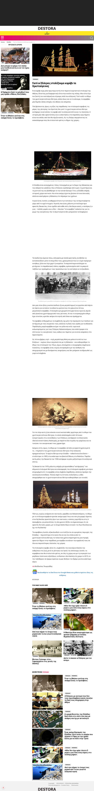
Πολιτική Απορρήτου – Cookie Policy (58, 785)
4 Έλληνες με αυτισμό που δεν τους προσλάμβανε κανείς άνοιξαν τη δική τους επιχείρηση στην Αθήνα (79, 699)
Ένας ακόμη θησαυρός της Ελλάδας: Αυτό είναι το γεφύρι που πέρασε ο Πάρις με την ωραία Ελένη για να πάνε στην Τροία (79, 735)
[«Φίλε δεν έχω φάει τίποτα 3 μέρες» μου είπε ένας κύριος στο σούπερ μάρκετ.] (78, 596)
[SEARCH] (91, 38)
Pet (3, 63)
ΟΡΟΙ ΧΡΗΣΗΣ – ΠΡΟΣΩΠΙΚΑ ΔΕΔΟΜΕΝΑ (67, 783)
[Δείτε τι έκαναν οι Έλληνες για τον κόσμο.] (78, 648)
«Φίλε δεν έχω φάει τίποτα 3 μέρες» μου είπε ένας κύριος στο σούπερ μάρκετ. (77, 607)
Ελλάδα (36, 579)
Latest (47, 34)
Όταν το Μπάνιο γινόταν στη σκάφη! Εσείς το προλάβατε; (44, 607)
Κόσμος (42, 603)
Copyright (51, 783)
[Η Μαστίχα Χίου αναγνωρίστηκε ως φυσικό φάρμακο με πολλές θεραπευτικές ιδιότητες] (78, 622)
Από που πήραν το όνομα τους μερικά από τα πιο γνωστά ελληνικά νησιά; (46, 633)
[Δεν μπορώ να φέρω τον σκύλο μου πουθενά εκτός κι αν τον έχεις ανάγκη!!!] (15, 56)
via (33, 566)
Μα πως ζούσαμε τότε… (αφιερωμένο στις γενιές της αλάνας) (44, 661)
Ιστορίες (73, 655)
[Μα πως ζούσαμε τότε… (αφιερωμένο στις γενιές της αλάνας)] (47, 649)
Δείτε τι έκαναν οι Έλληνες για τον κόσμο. (78, 659)
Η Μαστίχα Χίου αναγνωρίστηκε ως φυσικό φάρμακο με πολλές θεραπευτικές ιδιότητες (78, 634)
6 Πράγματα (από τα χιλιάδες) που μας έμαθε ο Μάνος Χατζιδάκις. (15, 93)
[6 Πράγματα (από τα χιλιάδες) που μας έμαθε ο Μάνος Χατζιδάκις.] (15, 82)
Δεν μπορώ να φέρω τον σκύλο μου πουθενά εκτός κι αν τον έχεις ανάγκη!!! (15, 68)
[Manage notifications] (3, 787)
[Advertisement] (47, 13)
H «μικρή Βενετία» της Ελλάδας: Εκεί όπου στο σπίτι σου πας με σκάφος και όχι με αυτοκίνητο (77, 716)
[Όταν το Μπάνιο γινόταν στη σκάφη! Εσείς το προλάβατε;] (47, 596)
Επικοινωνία (75, 785)
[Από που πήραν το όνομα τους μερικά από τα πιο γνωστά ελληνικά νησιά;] (47, 622)
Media (4, 89)
